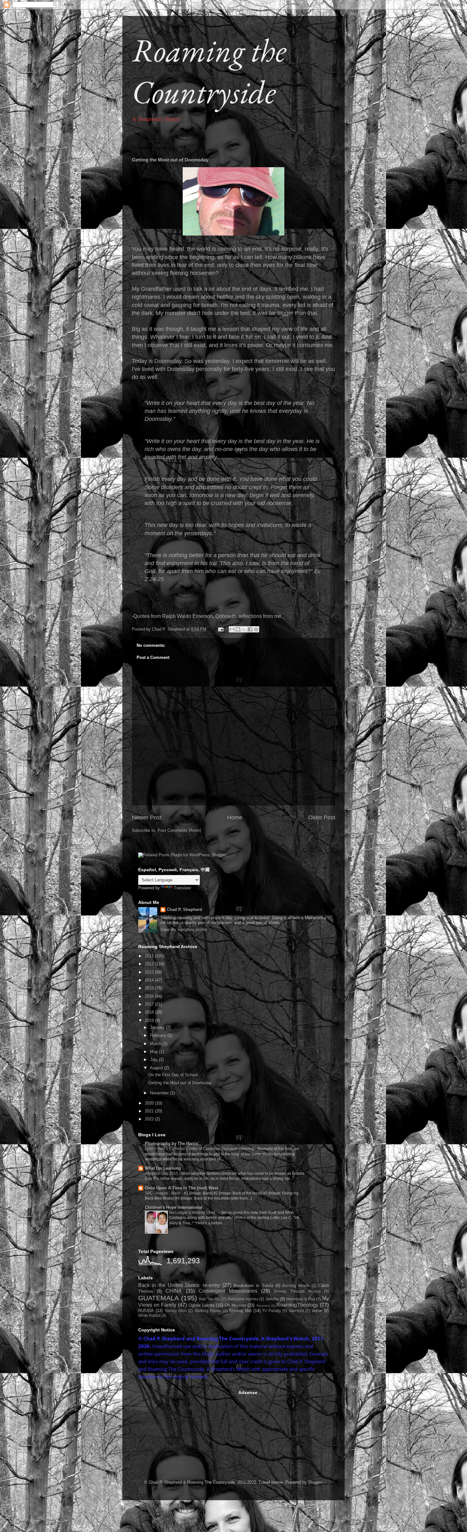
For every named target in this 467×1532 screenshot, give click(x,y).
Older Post (321, 817)
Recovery (263, 1305)
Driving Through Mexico (297, 1291)
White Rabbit (149, 1315)
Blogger (315, 1482)
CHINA (174, 1291)
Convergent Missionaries (228, 1291)
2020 (150, 1103)
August (157, 1067)
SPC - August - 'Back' (163, 1193)
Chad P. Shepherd (184, 909)
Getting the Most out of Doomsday (180, 1082)
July (154, 1059)
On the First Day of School (173, 1074)
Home (234, 817)
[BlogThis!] (238, 629)
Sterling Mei (240, 1310)
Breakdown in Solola (253, 1285)
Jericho (272, 1298)
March (156, 1043)
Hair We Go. (209, 1299)
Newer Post (146, 817)
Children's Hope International (173, 1207)
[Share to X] (244, 629)
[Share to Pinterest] (256, 629)
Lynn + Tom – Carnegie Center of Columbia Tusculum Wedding (200, 1148)
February (158, 1035)
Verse (317, 1310)
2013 (150, 972)
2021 (150, 1111)
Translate (182, 888)
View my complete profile (183, 929)
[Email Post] (220, 629)
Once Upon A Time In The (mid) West (181, 1188)
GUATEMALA (158, 1298)
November (160, 1093)
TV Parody (271, 1311)
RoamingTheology (297, 1305)
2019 (150, 1020)
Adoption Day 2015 (162, 1173)
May (154, 1051)
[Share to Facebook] (250, 629)
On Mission (235, 1305)
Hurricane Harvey (242, 1299)
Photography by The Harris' (172, 1143)
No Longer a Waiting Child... (194, 1212)
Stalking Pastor (207, 1311)
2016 (150, 996)
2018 (150, 1012)
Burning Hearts (295, 1285)
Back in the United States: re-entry (179, 1285)
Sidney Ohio (175, 1311)
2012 (150, 963)
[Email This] (232, 629)
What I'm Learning (163, 1168)
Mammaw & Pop (300, 1299)
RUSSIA (146, 1310)
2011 (150, 956)
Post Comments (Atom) (179, 830)
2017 (150, 1004)
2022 (150, 1119)
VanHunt (296, 1311)
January (158, 1027)
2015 (150, 988)
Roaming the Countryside (209, 71)
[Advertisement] (186, 1429)
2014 (150, 980)
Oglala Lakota (201, 1305)
